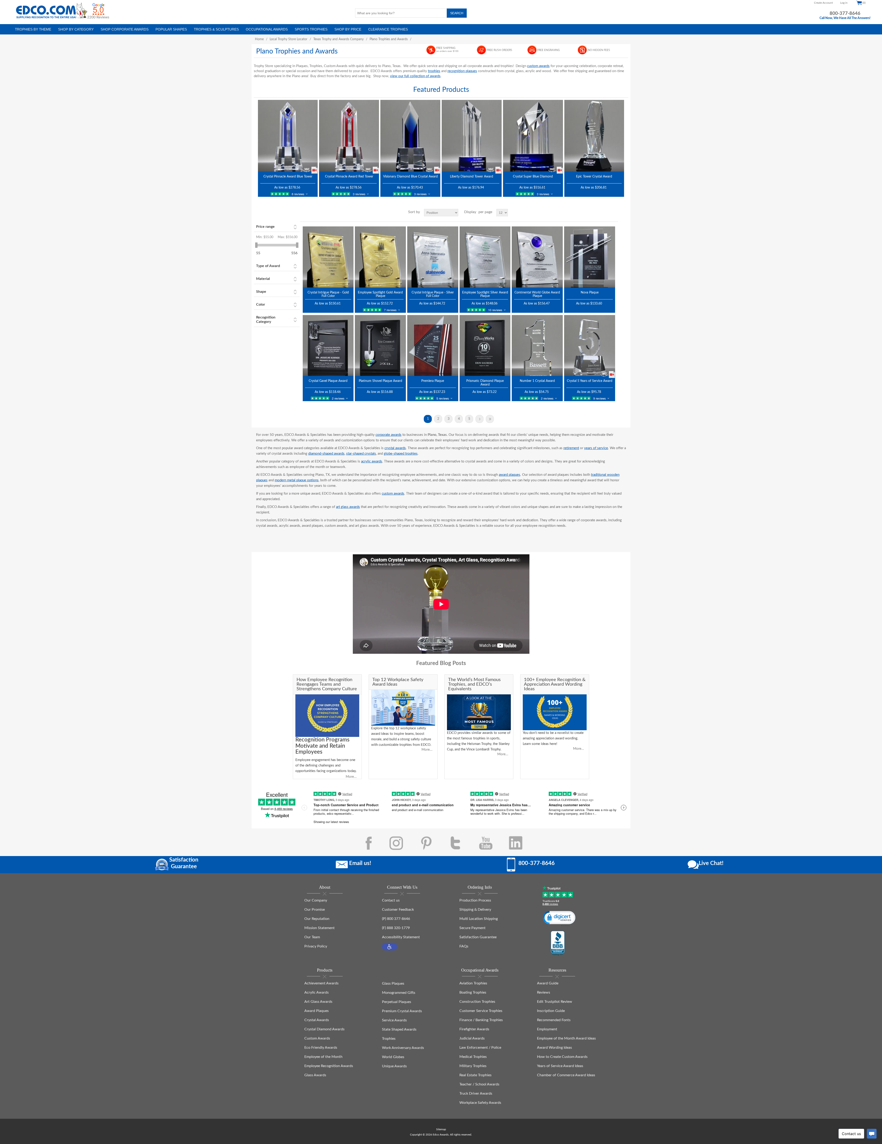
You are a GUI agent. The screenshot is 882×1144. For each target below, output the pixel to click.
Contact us (391, 900)
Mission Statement (319, 928)
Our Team (312, 937)
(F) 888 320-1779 (396, 928)
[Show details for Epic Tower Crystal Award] (594, 136)
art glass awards (348, 507)
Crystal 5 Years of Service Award (589, 381)
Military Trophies (472, 1066)
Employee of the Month (323, 1057)
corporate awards (388, 435)
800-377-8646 (845, 13)
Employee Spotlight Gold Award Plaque (380, 294)
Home (259, 39)
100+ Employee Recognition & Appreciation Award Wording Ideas (554, 684)
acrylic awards (371, 461)
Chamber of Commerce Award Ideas (566, 1075)
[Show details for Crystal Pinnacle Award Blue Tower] (288, 136)
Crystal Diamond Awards (324, 1029)
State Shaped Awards (399, 1029)
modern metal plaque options (297, 480)
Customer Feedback (398, 909)
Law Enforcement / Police (480, 1047)
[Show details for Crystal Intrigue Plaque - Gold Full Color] (328, 256)
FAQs (463, 946)
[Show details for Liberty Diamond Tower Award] (472, 136)
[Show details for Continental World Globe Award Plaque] (537, 256)
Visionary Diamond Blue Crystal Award (410, 176)
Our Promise (314, 909)
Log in (844, 2)
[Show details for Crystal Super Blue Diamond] (533, 136)
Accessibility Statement (401, 937)
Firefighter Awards (474, 1029)
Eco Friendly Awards (320, 1047)
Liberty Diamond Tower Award (471, 176)
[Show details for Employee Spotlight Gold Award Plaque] (380, 256)
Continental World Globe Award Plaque (537, 294)
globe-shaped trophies (401, 453)
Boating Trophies (472, 992)
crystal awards (395, 448)
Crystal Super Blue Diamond (533, 176)
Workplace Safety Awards (480, 1103)
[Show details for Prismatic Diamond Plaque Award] (485, 345)
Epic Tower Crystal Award (594, 176)
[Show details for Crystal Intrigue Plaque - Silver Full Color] (432, 256)
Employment (547, 1029)
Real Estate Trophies (475, 1075)
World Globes (393, 1057)
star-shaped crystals (361, 453)
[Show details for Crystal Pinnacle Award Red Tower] (349, 136)
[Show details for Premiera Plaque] (432, 345)
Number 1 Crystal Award (537, 381)
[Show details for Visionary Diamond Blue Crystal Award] (410, 136)
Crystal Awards (316, 1020)
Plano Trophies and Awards (389, 39)
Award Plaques (316, 1011)
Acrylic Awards (316, 992)
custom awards (538, 66)
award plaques (509, 474)
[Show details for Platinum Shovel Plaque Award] (380, 345)
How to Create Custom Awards (562, 1057)
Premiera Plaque (432, 381)
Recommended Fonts (554, 1020)
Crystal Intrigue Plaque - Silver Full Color (433, 294)
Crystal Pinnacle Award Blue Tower (287, 176)
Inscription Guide (551, 1011)
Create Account (823, 2)
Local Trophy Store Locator (288, 39)
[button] (389, 946)
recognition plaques (462, 71)
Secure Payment (472, 928)
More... (351, 776)
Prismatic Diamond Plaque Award (485, 382)
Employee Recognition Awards (328, 1066)
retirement (571, 448)
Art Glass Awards (318, 1001)
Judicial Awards (472, 1038)
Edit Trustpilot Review (554, 1001)
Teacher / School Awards (479, 1084)
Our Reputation (316, 919)
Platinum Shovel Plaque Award (380, 381)
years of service (596, 448)
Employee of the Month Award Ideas (566, 1038)
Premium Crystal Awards (402, 1011)
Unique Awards (394, 1066)
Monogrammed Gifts (398, 993)
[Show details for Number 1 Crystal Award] (537, 345)
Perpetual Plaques (396, 1002)
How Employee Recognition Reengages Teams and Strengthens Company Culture (327, 684)
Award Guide (547, 983)
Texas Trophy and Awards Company (338, 39)
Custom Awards (317, 1038)
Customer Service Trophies (480, 1011)
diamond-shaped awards (326, 453)
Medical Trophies (473, 1057)
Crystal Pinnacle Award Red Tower (349, 176)
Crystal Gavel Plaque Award (328, 381)
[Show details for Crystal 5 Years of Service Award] (589, 345)
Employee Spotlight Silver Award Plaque (485, 294)
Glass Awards (315, 1075)
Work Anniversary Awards (403, 1048)
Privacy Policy (315, 946)
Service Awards (394, 1020)
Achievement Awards (321, 983)
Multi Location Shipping (478, 919)
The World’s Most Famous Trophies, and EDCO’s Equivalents (474, 684)
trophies (434, 71)
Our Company (315, 900)
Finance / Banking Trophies (481, 1020)
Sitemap (441, 1129)
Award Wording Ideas (554, 1047)
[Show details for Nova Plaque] (589, 256)
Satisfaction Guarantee (478, 937)
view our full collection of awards (415, 76)
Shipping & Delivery (475, 909)
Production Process (475, 900)
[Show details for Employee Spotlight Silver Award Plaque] (485, 256)
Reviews (543, 992)
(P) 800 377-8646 (396, 919)
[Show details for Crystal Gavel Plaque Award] (328, 345)
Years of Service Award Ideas (560, 1066)
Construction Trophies (477, 1001)
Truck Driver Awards (475, 1093)
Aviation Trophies (473, 983)
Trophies (389, 1038)
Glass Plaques (393, 983)
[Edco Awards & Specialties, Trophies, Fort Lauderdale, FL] (558, 943)
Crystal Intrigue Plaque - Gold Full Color (328, 294)
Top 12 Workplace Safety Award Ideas (397, 682)
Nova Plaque (590, 292)
